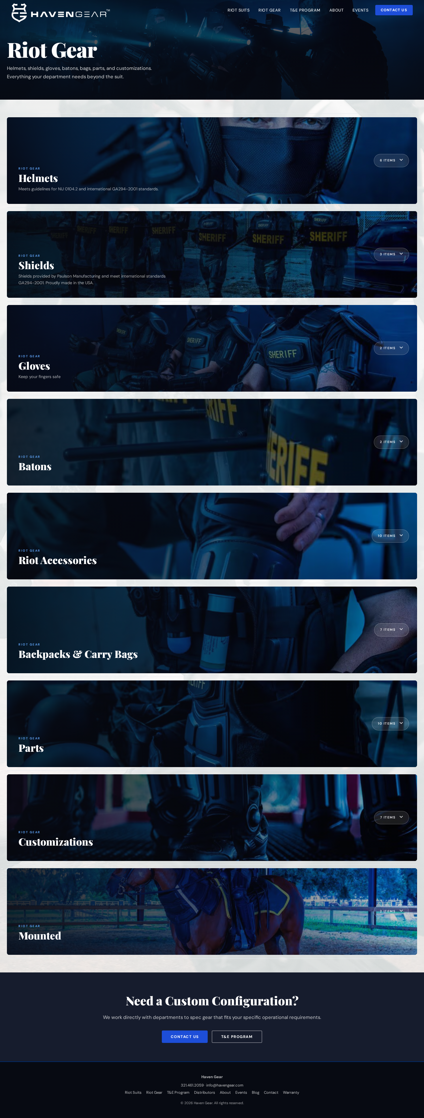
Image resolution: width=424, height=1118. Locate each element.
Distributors (204, 1092)
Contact (271, 1092)
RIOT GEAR (269, 10)
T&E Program (237, 1036)
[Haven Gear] (62, 12)
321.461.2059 (192, 1085)
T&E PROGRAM (305, 10)
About (225, 1092)
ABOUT (336, 10)
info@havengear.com (224, 1085)
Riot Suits (133, 1092)
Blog (255, 1092)
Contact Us (394, 10)
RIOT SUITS (238, 10)
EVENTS (360, 10)
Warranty (291, 1092)
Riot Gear (154, 1092)
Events (241, 1092)
